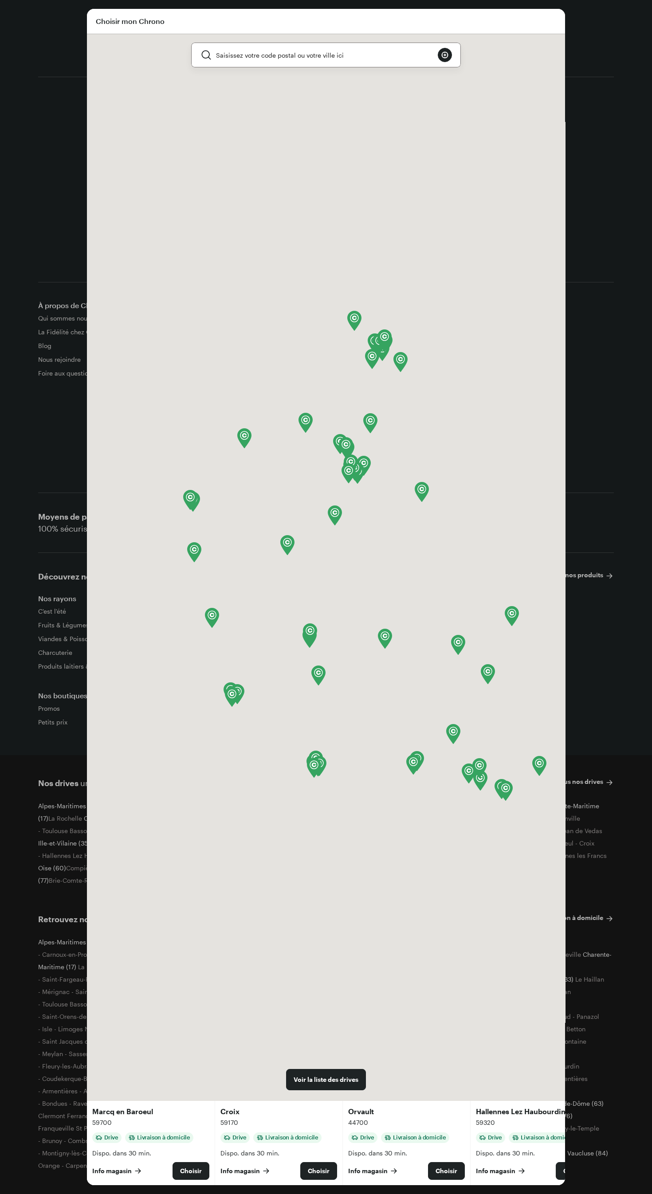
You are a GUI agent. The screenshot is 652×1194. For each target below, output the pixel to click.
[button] (194, 552)
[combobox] (323, 55)
